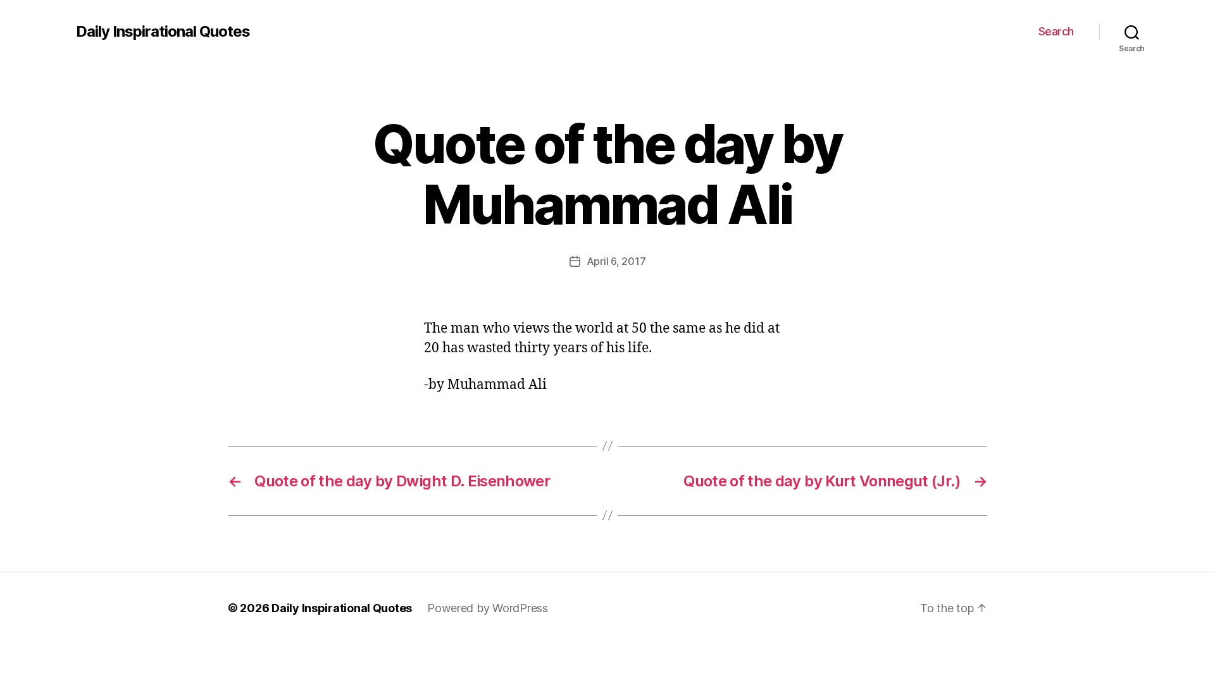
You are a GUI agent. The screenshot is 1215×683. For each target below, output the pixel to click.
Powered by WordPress (487, 608)
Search (1056, 31)
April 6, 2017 (616, 261)
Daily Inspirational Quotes (163, 31)
